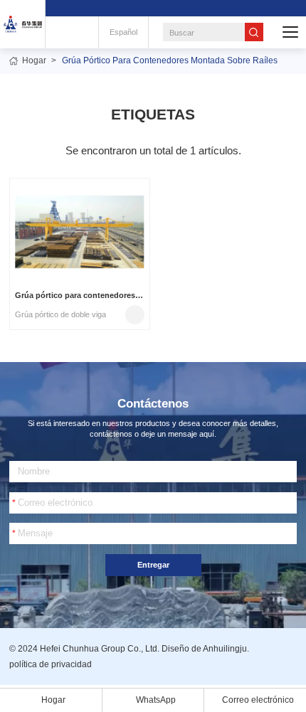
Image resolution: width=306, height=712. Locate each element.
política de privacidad (50, 664)
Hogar (34, 60)
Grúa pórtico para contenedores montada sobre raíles (170, 60)
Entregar (153, 564)
